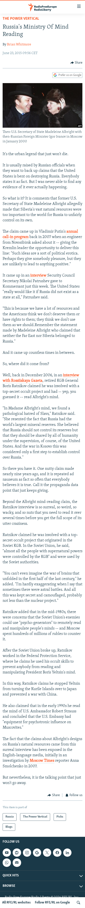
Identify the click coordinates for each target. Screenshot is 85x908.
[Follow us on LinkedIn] (67, 852)
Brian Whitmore (19, 44)
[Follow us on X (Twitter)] (47, 852)
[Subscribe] (17, 862)
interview (38, 276)
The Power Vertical (21, 19)
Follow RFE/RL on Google (52, 902)
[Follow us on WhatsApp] (7, 862)
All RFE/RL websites (16, 902)
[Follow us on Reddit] (17, 852)
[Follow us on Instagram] (27, 852)
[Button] (76, 63)
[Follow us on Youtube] (7, 852)
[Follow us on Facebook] (57, 852)
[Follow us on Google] (37, 852)
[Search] (78, 902)
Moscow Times (42, 761)
